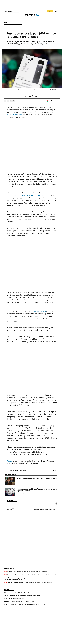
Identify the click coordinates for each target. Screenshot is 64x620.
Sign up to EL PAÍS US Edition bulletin (18, 470)
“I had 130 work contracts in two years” (14, 598)
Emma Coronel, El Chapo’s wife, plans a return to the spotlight (20, 601)
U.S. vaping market (38, 311)
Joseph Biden (7, 26)
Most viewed (7, 589)
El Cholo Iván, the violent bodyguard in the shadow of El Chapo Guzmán (22, 595)
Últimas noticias (9, 568)
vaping (8, 31)
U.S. (6, 22)
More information (11, 511)
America (9, 503)
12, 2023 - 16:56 (34, 96)
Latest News (21, 26)
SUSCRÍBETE (49, 11)
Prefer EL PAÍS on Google (54, 100)
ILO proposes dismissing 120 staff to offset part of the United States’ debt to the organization (32, 575)
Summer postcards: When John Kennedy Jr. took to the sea (19, 592)
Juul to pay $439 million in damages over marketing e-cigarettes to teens (37, 490)
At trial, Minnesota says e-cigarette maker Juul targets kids (37, 479)
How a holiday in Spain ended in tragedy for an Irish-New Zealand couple (27, 571)
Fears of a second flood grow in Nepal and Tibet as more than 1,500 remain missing (29, 582)
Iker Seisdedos (20, 493)
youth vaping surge (14, 115)
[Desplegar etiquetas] (56, 503)
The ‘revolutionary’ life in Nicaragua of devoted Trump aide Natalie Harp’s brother (25, 604)
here (38, 511)
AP (32, 95)
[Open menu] (5, 15)
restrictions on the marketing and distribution (32, 195)
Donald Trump (14, 26)
